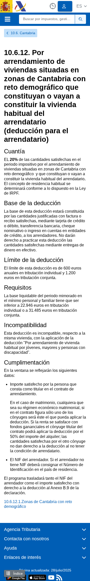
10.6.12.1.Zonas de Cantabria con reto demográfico (38, 504)
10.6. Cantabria (23, 33)
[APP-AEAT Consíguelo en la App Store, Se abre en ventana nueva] (37, 577)
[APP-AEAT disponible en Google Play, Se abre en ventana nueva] (16, 577)
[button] (81, 6)
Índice (17, 573)
